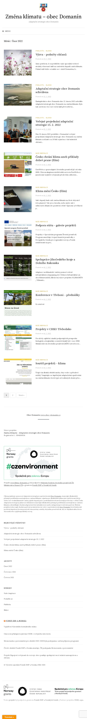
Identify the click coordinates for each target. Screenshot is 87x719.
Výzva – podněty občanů (51, 54)
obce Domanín (65, 507)
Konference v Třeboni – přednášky (58, 295)
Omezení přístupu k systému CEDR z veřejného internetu (27, 634)
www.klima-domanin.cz (19, 483)
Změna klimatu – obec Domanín (44, 16)
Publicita (40, 51)
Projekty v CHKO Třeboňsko (53, 329)
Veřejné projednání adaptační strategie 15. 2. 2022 (54, 123)
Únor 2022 (8, 566)
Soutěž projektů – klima (51, 363)
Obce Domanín (55, 496)
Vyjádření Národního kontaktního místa (20, 627)
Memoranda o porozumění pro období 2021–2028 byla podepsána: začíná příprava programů (41, 641)
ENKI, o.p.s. (79, 700)
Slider (48, 51)
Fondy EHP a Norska (16, 621)
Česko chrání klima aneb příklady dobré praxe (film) (57, 158)
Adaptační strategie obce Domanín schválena (58, 90)
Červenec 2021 (10, 572)
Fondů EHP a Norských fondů (44, 485)
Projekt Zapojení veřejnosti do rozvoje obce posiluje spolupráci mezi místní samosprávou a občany (41, 656)
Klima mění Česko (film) (51, 191)
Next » (21, 395)
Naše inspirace (42, 153)
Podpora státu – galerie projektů (56, 225)
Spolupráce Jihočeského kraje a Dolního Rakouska (55, 261)
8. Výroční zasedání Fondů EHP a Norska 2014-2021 (24, 665)
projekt (12, 700)
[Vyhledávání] (83, 31)
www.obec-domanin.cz (50, 415)
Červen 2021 (9, 577)
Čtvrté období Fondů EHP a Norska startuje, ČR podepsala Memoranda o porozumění (38, 648)
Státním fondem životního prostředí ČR (57, 483)
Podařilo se (8, 599)
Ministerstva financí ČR (13, 485)
